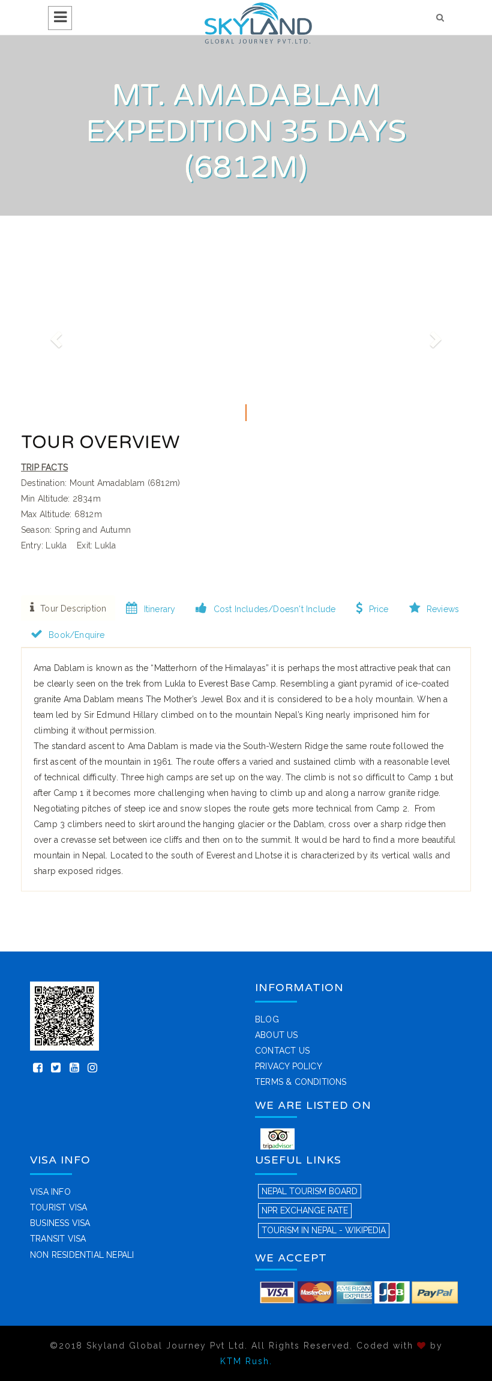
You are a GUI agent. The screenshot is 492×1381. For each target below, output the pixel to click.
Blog (267, 1019)
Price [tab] (379, 609)
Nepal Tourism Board (310, 1191)
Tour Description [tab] (73, 608)
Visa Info (50, 1192)
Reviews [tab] (443, 609)
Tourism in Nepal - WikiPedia (324, 1230)
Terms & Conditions (301, 1082)
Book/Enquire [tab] (76, 635)
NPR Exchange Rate (305, 1210)
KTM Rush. (246, 1361)
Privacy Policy (288, 1066)
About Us (276, 1035)
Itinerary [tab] (160, 609)
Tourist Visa (58, 1207)
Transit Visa (58, 1238)
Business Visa (60, 1223)
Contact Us (282, 1050)
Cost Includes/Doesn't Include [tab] (275, 609)
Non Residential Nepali (82, 1255)
